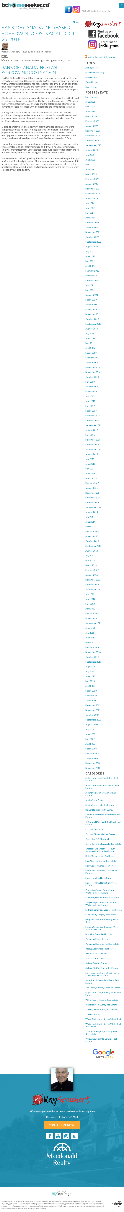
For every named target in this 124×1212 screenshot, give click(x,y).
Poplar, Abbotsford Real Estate (100, 948)
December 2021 (93, 275)
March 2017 (91, 410)
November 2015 (93, 439)
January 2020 (91, 304)
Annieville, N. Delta (94, 800)
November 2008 (93, 768)
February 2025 (92, 179)
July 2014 (89, 517)
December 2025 (93, 130)
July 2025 (89, 155)
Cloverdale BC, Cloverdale (97, 839)
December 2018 (93, 367)
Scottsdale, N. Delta (94, 958)
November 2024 (93, 193)
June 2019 (90, 338)
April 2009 (90, 744)
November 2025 (93, 135)
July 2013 (89, 555)
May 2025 (90, 164)
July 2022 (89, 251)
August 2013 (91, 550)
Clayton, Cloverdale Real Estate (100, 834)
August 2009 (91, 724)
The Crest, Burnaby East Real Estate (102, 987)
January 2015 (91, 488)
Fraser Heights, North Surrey (99, 878)
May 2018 (90, 381)
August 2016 (91, 430)
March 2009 (91, 748)
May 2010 (90, 681)
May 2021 (90, 290)
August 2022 (91, 246)
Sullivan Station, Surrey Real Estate (101, 968)
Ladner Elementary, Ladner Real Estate (103, 909)
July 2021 (89, 285)
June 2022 (90, 256)
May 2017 (90, 406)
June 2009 (90, 734)
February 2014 (92, 531)
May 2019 (90, 343)
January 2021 (91, 295)
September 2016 (93, 425)
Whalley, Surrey (92, 1014)
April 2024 (90, 217)
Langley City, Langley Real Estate (100, 914)
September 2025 (93, 145)
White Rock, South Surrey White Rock (103, 1019)
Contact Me (105, 11)
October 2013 (92, 541)
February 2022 (92, 270)
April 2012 (90, 608)
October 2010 (92, 657)
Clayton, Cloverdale (94, 829)
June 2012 (90, 599)
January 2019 (91, 362)
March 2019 (91, 353)
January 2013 (91, 575)
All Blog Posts (92, 67)
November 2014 (93, 497)
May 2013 (90, 560)
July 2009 (89, 729)
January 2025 (91, 184)
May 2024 (90, 213)
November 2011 (93, 618)
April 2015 (90, 473)
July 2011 (89, 632)
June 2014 (90, 521)
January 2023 (91, 227)
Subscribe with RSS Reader (101, 56)
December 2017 (93, 391)
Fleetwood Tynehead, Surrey (99, 865)
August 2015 (91, 454)
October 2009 (92, 715)
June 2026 (90, 101)
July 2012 (89, 594)
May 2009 (90, 739)
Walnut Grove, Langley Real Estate (101, 1000)
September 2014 (93, 507)
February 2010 (92, 695)
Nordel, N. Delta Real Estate (98, 934)
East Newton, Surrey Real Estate (100, 861)
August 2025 (91, 150)
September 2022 (93, 241)
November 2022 (93, 232)
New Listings (91, 77)
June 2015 (90, 464)
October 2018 (92, 377)
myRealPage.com (62, 1194)
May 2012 (90, 604)
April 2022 (90, 266)
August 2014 (91, 512)
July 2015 (89, 459)
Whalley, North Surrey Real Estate (101, 1009)
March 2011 (91, 642)
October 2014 (92, 502)
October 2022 (92, 237)
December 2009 (93, 705)
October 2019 (92, 319)
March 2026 (91, 116)
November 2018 (93, 372)
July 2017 (89, 396)
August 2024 (91, 198)
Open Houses (92, 82)
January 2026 (91, 126)
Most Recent (91, 97)
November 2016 (93, 415)
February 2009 (92, 753)
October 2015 (92, 444)
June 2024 (90, 208)
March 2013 (91, 565)
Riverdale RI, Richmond (96, 953)
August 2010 (91, 666)
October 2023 (92, 222)
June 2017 (90, 401)
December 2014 (93, 492)
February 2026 (92, 121)
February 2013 (92, 570)
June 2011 (90, 637)
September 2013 (93, 546)
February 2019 (92, 357)
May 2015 (90, 468)
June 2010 (90, 676)
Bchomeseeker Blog (94, 72)
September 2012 (93, 589)
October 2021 (92, 280)
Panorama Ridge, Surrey (96, 939)
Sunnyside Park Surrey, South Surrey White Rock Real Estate (102, 974)
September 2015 (93, 449)
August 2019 (91, 328)
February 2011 (92, 647)
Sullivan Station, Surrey (96, 963)
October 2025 (92, 140)
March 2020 (91, 299)
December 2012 (93, 579)
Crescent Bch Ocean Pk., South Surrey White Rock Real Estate (100, 850)
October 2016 (92, 420)
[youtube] (58, 1136)
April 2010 (90, 686)
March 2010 (91, 690)
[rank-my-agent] (74, 1136)
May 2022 (90, 261)
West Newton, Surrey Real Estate (101, 1004)
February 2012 (92, 613)
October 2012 (92, 584)
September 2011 (93, 623)
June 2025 (90, 159)
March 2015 (91, 478)
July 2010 (89, 671)
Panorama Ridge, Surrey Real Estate (102, 944)
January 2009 (91, 758)
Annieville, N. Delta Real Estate (99, 805)
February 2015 (92, 483)
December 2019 (93, 309)
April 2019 (90, 348)
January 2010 (91, 700)
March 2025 (91, 174)
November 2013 (93, 536)
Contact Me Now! (62, 1125)
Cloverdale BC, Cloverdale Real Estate (103, 844)
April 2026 (90, 111)
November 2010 (93, 652)
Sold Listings (91, 87)
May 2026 (90, 106)
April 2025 (90, 169)
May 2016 (90, 435)
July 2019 (89, 333)
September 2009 (93, 719)
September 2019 (93, 324)
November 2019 (93, 314)
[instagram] (66, 1136)
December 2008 (93, 763)
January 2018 (91, 386)
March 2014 (91, 526)
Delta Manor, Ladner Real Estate (100, 856)
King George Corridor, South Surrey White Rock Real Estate (102, 903)
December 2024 (93, 188)
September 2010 (93, 661)
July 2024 (89, 203)
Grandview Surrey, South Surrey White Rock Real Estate (100, 891)
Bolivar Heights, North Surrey (99, 809)
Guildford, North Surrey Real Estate (102, 897)
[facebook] (49, 1136)
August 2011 (91, 628)
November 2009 (93, 710)
